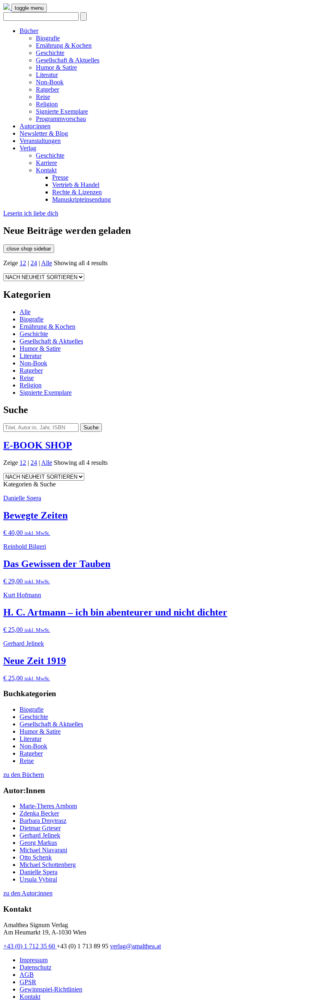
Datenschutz (35, 967)
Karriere (46, 162)
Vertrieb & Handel (75, 184)
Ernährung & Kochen (64, 45)
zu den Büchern (23, 774)
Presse (60, 177)
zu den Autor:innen (28, 893)
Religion (47, 104)
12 (23, 262)
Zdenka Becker (39, 813)
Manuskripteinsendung (81, 199)
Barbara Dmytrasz (43, 820)
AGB (27, 974)
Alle (46, 262)
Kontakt (46, 170)
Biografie (48, 38)
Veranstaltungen (40, 140)
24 (34, 262)
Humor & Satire (56, 67)
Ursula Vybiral (38, 879)
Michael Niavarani (43, 849)
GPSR (28, 981)
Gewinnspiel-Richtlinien (51, 989)
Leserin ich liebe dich (30, 213)
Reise (43, 96)
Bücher (29, 30)
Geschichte (50, 52)
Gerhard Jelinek (40, 835)
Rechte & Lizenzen (77, 192)
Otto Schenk (36, 857)
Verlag (28, 148)
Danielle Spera (38, 871)
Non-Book (50, 82)
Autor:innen (35, 126)
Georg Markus (38, 842)
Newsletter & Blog (44, 133)
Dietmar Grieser (40, 828)
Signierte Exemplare (62, 111)
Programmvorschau (61, 118)
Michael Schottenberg (48, 864)
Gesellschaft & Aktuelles (67, 60)
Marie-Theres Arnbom (48, 806)
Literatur (47, 74)
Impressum (34, 959)
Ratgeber (47, 89)
